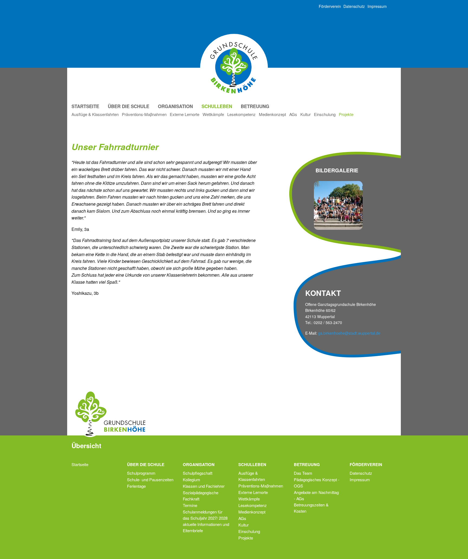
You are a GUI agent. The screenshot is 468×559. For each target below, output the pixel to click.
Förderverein (330, 6)
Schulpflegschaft (197, 473)
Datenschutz (354, 6)
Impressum (377, 6)
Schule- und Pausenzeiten (150, 479)
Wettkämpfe (213, 114)
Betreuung (255, 106)
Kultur (305, 114)
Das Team (303, 473)
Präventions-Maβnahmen (144, 114)
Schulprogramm (141, 473)
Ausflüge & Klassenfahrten (95, 114)
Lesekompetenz (241, 114)
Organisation (175, 106)
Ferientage (136, 486)
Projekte (346, 114)
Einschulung (325, 114)
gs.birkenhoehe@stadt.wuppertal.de (349, 333)
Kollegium (191, 479)
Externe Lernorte (184, 114)
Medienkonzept (272, 114)
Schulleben (217, 106)
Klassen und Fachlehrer (204, 486)
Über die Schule (128, 106)
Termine (190, 505)
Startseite (85, 106)
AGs (293, 114)
